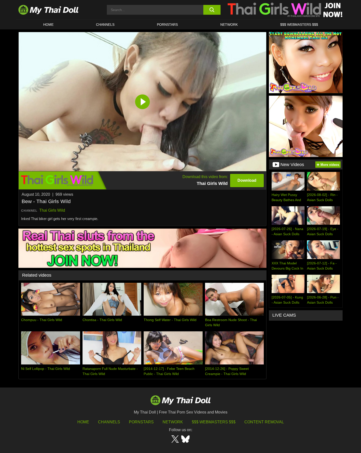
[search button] (211, 10)
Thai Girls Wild (52, 210)
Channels (109, 422)
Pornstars (167, 24)
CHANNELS (105, 24)
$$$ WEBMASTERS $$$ (299, 24)
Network (229, 24)
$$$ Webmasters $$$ (214, 422)
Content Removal (264, 422)
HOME (48, 24)
